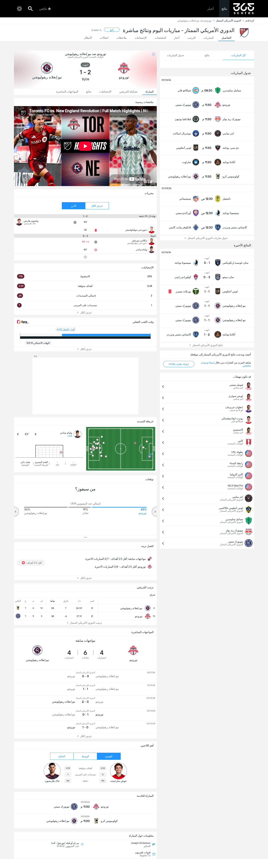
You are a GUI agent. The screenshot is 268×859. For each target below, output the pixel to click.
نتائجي (43, 9)
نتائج (224, 9)
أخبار (210, 9)
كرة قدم (249, 20)
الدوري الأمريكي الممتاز (228, 20)
